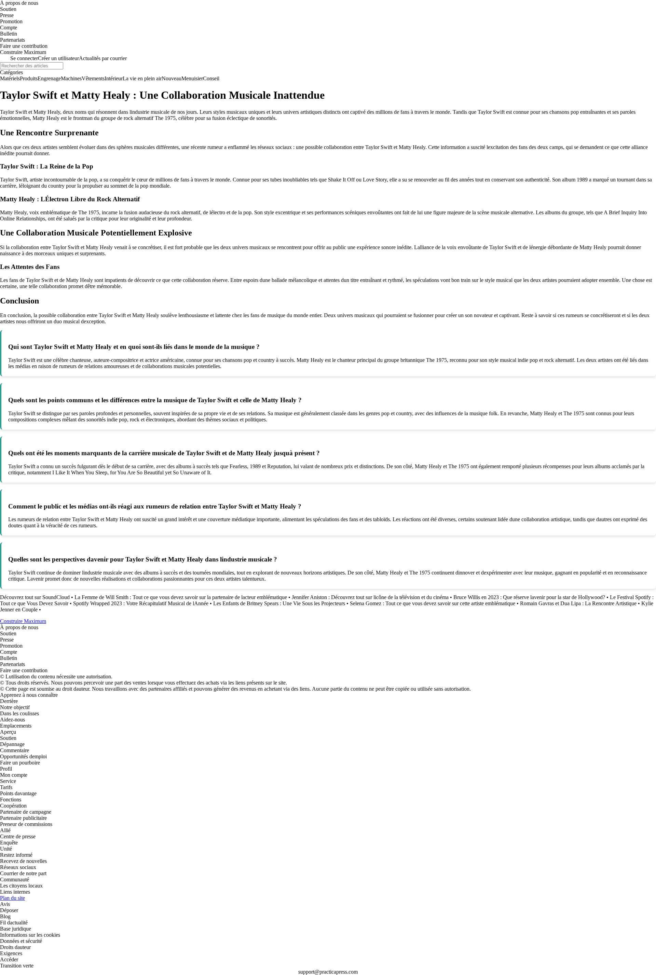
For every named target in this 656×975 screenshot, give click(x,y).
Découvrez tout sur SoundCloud (35, 597)
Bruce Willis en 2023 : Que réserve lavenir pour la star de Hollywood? (529, 597)
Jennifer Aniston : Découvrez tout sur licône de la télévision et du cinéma (370, 597)
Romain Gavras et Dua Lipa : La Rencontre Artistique (578, 603)
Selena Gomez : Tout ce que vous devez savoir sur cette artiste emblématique (432, 603)
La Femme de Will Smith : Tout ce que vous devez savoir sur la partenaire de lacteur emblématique (180, 597)
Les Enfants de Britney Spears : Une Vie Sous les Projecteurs (279, 603)
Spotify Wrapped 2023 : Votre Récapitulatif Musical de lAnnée (140, 603)
